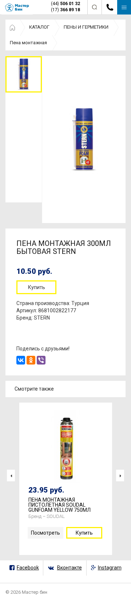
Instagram (110, 568)
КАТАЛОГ (39, 27)
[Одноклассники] (31, 360)
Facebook (28, 568)
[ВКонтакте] (20, 360)
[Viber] (41, 360)
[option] (23, 74)
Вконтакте (69, 568)
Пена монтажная (28, 42)
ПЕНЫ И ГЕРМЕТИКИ (86, 27)
